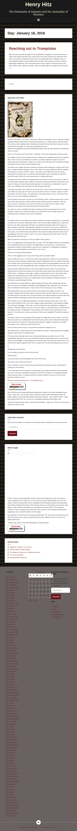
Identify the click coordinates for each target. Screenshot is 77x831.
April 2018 (11, 734)
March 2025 (11, 601)
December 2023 (13, 616)
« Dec (30, 600)
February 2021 (12, 661)
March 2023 (11, 627)
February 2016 (12, 800)
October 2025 (12, 585)
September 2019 (13, 700)
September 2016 (13, 781)
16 (48, 587)
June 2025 (11, 593)
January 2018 (12, 742)
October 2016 (12, 779)
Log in (55, 609)
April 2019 (11, 705)
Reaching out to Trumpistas (32, 48)
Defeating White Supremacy (18, 557)
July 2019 (11, 703)
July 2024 (11, 606)
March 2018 (11, 737)
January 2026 (12, 580)
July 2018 (11, 726)
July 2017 (11, 755)
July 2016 (11, 787)
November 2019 (13, 695)
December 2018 (13, 716)
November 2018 (13, 719)
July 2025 (11, 590)
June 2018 (11, 729)
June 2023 (11, 622)
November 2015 (13, 808)
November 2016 (13, 776)
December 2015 (13, 805)
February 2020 (12, 687)
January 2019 (12, 713)
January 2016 (12, 802)
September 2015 (13, 813)
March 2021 (11, 658)
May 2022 (11, 640)
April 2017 (11, 763)
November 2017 (13, 747)
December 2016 (13, 774)
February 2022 (12, 648)
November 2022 (13, 632)
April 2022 (11, 643)
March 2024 (11, 611)
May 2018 (11, 732)
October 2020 (12, 666)
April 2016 (11, 795)
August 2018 (12, 724)
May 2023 (11, 624)
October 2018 (12, 721)
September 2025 (13, 587)
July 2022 (11, 637)
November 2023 (13, 619)
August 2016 (12, 784)
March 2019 (11, 708)
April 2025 (11, 598)
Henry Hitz (38, 4)
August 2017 (12, 753)
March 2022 (11, 645)
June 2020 (11, 677)
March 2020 (11, 684)
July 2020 (11, 674)
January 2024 (12, 614)
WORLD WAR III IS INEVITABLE (20, 549)
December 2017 (13, 745)
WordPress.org (57, 617)
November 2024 (13, 603)
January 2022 (12, 650)
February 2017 (12, 768)
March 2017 (11, 766)
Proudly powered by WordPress (28, 827)
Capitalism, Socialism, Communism (21, 547)
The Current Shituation (16, 555)
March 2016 (11, 797)
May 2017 (11, 761)
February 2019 (12, 711)
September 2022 (13, 635)
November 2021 (13, 653)
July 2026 (11, 577)
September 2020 (13, 669)
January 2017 (12, 771)
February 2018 (12, 740)
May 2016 (11, 792)
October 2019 (12, 698)
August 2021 (12, 656)
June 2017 (11, 758)
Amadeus (46, 827)
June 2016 (11, 789)
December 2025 (13, 582)
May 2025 (11, 595)
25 (30, 595)
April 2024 (11, 608)
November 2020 (13, 664)
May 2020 (11, 679)
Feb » (35, 600)
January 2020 (12, 690)
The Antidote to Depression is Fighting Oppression (25, 552)
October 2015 (12, 810)
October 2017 (12, 750)
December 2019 (13, 692)
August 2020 (12, 671)
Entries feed (56, 612)
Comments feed (58, 614)
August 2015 (12, 816)
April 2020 (11, 682)
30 (48, 595)
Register (55, 606)
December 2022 (13, 629)
